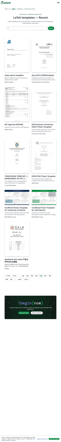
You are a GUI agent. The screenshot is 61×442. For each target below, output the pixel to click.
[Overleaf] (6, 2)
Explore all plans (37, 313)
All (9, 9)
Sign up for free (23, 313)
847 (45, 276)
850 (11, 279)
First (8, 276)
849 (7, 279)
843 (28, 276)
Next (20, 279)
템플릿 (13, 9)
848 (50, 276)
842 (23, 276)
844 (32, 276)
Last (26, 279)
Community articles (29, 9)
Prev (14, 276)
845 (36, 276)
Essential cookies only (42, 439)
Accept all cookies (54, 439)
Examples (19, 9)
